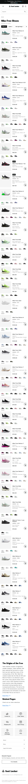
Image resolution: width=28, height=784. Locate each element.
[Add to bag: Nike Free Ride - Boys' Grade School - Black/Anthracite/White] (25, 404)
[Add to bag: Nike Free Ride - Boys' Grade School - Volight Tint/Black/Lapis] (25, 244)
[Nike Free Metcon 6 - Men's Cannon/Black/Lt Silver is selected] (2, 42)
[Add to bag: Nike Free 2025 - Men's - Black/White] (25, 357)
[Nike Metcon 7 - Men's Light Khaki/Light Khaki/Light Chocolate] (15, 602)
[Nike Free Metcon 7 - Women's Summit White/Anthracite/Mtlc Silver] (24, 140)
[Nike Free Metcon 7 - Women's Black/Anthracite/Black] (7, 140)
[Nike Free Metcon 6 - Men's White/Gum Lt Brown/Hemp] (11, 42)
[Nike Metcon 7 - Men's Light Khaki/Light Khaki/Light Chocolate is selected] (2, 585)
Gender (10, 26)
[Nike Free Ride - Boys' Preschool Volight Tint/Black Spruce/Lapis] (11, 77)
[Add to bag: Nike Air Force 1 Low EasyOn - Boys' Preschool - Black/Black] (25, 528)
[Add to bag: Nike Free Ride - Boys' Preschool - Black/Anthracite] (25, 229)
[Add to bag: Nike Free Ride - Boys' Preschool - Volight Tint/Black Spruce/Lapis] (25, 290)
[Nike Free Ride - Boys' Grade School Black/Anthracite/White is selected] (2, 408)
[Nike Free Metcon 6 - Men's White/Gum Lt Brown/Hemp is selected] (2, 328)
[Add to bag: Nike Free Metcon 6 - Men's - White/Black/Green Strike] (25, 198)
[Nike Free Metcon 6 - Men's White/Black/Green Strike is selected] (2, 202)
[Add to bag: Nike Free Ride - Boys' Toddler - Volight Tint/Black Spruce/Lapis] (25, 274)
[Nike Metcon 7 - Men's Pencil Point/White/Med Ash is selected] (2, 602)
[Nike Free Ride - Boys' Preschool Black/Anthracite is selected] (2, 234)
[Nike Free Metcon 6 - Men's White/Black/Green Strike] (7, 42)
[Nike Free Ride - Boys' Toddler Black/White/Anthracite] (15, 156)
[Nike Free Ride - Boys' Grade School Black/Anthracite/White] (11, 124)
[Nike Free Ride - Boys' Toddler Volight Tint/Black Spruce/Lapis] (7, 156)
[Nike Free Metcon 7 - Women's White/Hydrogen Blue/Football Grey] (20, 140)
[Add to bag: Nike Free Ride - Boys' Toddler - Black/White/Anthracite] (25, 418)
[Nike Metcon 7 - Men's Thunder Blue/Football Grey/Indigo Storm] (20, 585)
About (4, 740)
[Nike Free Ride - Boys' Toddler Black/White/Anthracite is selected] (2, 423)
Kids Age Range (19, 26)
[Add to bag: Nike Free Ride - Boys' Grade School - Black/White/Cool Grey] (25, 433)
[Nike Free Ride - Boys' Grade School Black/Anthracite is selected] (2, 263)
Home (2, 17)
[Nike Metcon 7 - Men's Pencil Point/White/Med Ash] (15, 585)
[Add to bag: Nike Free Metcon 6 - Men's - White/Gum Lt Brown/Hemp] (25, 324)
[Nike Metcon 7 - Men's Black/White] (7, 585)
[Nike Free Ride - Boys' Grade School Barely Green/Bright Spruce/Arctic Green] (20, 249)
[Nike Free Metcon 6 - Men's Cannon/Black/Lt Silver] (11, 108)
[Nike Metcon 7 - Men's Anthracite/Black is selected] (2, 619)
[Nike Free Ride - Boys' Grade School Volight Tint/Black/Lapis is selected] (2, 249)
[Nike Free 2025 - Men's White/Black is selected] (2, 312)
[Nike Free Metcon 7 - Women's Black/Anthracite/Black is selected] (2, 217)
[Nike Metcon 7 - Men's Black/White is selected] (2, 636)
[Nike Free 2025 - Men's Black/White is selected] (2, 361)
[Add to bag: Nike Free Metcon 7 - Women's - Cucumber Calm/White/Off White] (25, 135)
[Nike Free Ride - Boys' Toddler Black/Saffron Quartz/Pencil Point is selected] (2, 496)
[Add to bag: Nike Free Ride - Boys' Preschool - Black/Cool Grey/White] (25, 72)
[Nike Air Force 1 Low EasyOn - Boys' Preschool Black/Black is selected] (2, 532)
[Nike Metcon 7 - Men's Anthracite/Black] (11, 585)
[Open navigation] (3, 6)
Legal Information (7, 748)
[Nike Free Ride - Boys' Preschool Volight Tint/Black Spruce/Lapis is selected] (2, 295)
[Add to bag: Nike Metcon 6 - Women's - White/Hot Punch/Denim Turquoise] (25, 546)
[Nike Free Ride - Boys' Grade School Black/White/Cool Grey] (24, 124)
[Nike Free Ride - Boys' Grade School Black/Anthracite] (15, 124)
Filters (3, 26)
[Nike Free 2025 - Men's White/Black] (11, 60)
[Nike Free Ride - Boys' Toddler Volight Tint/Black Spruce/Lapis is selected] (2, 278)
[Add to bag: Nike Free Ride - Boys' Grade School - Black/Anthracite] (25, 259)
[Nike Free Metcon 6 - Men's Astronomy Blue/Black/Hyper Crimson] (15, 42)
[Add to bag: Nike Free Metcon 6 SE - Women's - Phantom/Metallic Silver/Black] (25, 89)
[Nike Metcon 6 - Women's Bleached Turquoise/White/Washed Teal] (11, 550)
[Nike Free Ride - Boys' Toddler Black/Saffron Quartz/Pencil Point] (11, 156)
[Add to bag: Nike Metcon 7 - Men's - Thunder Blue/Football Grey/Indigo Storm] (25, 649)
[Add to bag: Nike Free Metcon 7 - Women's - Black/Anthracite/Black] (25, 212)
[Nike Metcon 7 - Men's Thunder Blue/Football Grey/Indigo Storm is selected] (2, 654)
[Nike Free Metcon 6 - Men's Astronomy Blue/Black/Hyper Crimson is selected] (2, 108)
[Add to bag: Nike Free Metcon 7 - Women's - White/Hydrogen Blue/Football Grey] (25, 340)
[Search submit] (25, 11)
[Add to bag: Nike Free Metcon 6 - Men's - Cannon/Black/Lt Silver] (25, 37)
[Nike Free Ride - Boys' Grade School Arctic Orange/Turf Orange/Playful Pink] (20, 124)
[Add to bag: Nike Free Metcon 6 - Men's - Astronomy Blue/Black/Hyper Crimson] (25, 103)
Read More (5, 695)
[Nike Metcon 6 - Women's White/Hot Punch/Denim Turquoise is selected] (2, 550)
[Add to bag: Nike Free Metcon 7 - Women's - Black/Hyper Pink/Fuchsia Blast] (25, 448)
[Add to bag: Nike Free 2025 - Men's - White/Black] (25, 307)
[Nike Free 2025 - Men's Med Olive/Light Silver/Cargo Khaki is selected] (2, 60)
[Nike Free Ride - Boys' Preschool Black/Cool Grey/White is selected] (2, 77)
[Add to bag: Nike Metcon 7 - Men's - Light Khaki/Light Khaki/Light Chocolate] (25, 581)
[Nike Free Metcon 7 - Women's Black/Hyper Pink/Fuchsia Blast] (15, 140)
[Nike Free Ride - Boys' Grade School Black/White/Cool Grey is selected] (2, 438)
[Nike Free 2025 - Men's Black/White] (7, 60)
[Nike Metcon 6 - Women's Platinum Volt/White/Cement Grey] (7, 550)
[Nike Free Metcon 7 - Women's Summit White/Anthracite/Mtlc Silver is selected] (2, 377)
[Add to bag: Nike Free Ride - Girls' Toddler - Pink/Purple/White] (25, 465)
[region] (14, 2)
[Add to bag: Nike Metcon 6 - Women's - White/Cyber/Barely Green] (25, 563)
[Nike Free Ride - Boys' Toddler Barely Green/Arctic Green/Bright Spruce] (15, 278)
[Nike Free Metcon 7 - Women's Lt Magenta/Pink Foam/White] (11, 140)
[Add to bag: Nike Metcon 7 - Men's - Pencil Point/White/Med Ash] (25, 598)
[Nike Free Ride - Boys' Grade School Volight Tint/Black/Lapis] (7, 124)
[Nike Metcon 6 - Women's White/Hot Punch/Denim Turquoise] (7, 567)
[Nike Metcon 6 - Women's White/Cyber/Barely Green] (15, 550)
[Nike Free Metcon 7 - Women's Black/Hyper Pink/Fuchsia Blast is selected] (2, 452)
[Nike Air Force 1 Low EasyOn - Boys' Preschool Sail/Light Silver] (7, 532)
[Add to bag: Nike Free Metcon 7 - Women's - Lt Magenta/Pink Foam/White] (25, 476)
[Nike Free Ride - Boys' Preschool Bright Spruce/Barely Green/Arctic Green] (7, 77)
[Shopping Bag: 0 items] (25, 6)
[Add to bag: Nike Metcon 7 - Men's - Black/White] (25, 631)
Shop (4, 744)
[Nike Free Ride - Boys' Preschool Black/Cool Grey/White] (11, 234)
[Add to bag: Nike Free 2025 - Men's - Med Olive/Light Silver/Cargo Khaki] (25, 55)
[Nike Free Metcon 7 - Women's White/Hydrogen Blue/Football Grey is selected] (2, 344)
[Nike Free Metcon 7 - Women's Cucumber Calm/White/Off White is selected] (2, 140)
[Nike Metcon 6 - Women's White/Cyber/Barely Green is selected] (2, 567)
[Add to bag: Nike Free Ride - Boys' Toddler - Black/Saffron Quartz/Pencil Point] (25, 492)
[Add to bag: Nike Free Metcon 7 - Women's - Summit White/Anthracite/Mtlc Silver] (25, 373)
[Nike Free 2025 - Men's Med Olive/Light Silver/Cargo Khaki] (11, 312)
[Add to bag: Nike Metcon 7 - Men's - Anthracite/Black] (25, 614)
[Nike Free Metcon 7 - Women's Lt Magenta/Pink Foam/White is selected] (2, 480)
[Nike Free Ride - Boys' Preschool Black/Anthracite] (15, 77)
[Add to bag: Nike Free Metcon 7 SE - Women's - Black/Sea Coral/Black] (25, 168)
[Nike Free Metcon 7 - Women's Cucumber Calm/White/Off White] (15, 217)
